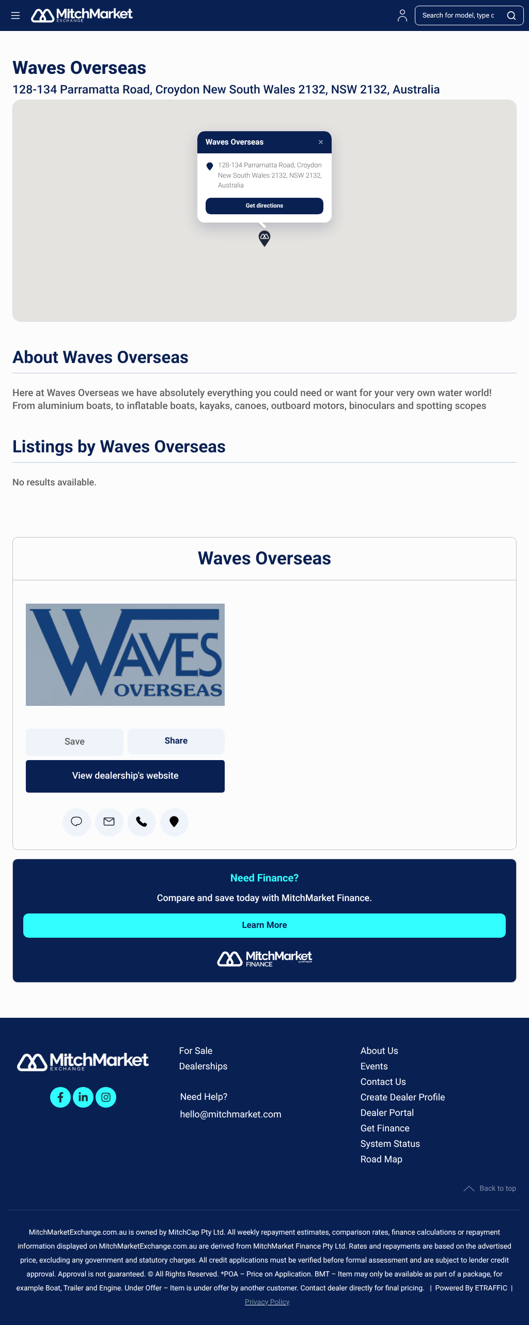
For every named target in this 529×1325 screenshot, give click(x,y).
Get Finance (385, 1128)
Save (75, 741)
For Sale (195, 1051)
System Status (391, 1144)
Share (176, 741)
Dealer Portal (387, 1113)
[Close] (320, 142)
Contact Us (383, 1082)
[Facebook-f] (60, 1097)
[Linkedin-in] (83, 1097)
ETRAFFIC (493, 1288)
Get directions (265, 205)
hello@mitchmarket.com (230, 1114)
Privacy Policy (267, 1302)
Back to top (498, 1189)
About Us (379, 1051)
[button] (264, 239)
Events (374, 1066)
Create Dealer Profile (403, 1097)
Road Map (381, 1159)
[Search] (512, 15)
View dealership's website (125, 775)
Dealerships (203, 1066)
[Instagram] (106, 1097)
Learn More (264, 925)
